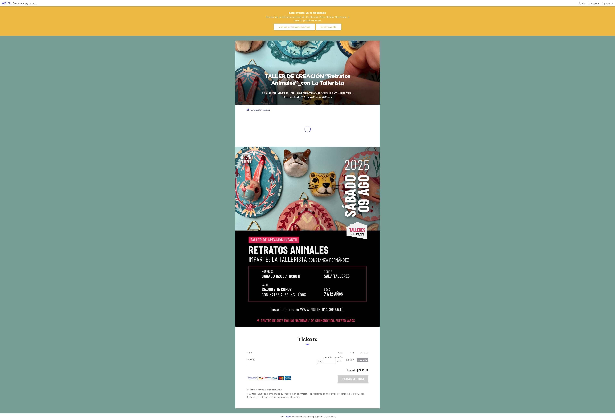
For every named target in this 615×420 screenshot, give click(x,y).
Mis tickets (594, 3)
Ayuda (582, 3)
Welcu (6, 3)
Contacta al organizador (25, 3)
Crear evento (329, 26)
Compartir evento (260, 110)
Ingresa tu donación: (332, 357)
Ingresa (606, 3)
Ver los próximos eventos (294, 26)
